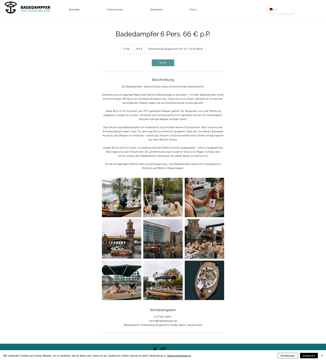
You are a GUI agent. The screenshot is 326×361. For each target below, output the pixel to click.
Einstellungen (288, 355)
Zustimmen (309, 355)
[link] (163, 62)
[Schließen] (322, 355)
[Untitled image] (121, 197)
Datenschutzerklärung (179, 355)
